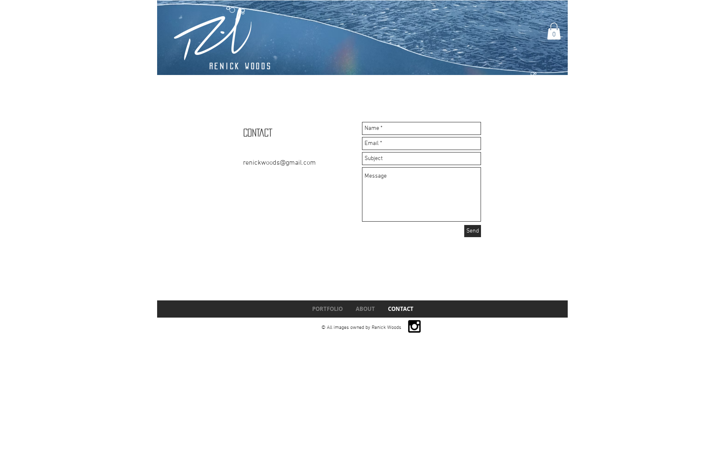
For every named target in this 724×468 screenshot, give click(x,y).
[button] (554, 31)
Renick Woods (240, 66)
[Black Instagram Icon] (414, 326)
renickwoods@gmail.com (279, 163)
